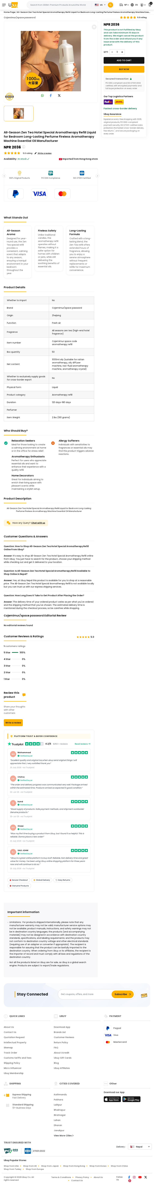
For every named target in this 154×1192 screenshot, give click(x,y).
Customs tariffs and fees (17, 1057)
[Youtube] (140, 1177)
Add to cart (124, 60)
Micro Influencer (13, 1068)
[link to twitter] (59, 95)
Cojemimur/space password (19, 17)
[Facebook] (129, 1177)
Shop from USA (11, 1166)
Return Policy (61, 1042)
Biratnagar (60, 1115)
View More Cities (63, 1135)
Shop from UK (30, 1166)
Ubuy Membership (13, 1073)
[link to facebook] (51, 95)
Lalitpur (58, 1104)
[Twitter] (145, 1177)
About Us (9, 1027)
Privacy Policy (82, 1177)
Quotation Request (14, 1037)
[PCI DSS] (11, 1151)
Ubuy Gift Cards (62, 1057)
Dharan (58, 1125)
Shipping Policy (12, 1062)
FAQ (56, 1047)
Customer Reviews (64, 1037)
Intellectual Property (15, 1042)
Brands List (60, 1032)
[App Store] (113, 1100)
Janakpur (59, 1130)
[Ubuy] (13, 5)
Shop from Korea (97, 1166)
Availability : (10, 158)
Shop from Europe (35, 1169)
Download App (62, 1027)
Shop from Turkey (12, 1169)
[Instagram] (134, 1177)
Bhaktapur (59, 1109)
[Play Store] (131, 1100)
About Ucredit (61, 1052)
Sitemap (8, 1047)
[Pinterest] (129, 1180)
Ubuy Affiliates (62, 1068)
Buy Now (124, 69)
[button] (124, 5)
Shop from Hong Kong (74, 1166)
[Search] (110, 5)
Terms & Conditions (61, 1177)
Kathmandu (60, 1094)
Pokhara (58, 1099)
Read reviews (81, 743)
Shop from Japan (50, 1166)
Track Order (10, 1052)
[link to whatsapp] (42, 95)
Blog (56, 1062)
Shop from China (119, 1166)
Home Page (9, 12)
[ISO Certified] (33, 1150)
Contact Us (10, 1032)
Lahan (57, 1120)
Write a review (13, 722)
